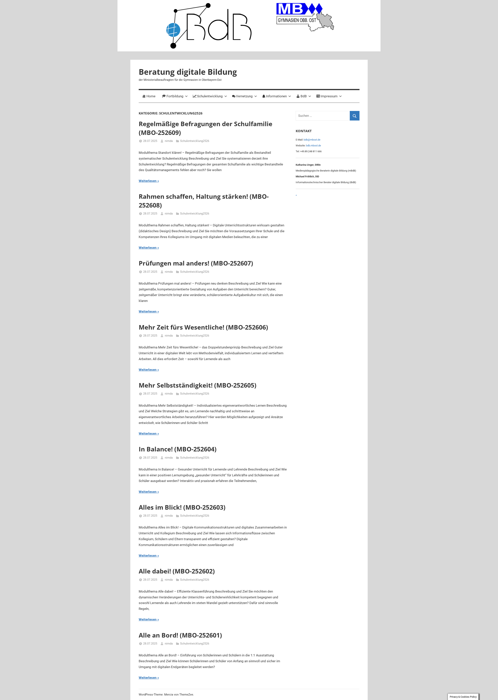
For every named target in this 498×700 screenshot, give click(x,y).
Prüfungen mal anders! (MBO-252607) (196, 263)
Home (150, 96)
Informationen (276, 96)
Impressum (329, 96)
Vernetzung (244, 96)
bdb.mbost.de (313, 145)
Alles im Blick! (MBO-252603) (182, 507)
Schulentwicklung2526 (194, 141)
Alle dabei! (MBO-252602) (177, 571)
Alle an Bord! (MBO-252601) (180, 635)
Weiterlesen (148, 181)
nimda (169, 141)
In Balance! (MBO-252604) (178, 449)
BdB (304, 96)
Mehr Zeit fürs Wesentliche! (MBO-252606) (203, 327)
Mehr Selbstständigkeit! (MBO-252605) (197, 385)
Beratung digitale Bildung (188, 71)
